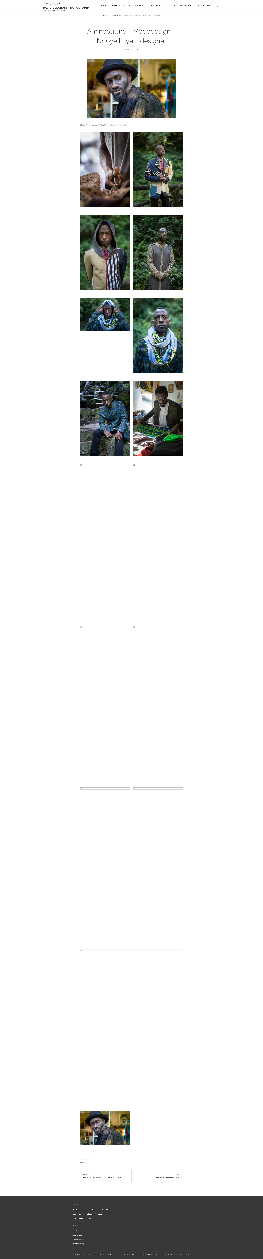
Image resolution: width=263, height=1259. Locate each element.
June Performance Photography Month (88, 1214)
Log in (75, 1231)
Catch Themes (182, 1254)
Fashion (113, 15)
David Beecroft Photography (66, 7)
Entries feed (77, 1235)
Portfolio (115, 6)
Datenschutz (186, 6)
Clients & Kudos (154, 6)
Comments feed (79, 1239)
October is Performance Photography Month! (90, 1210)
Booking (139, 6)
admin (138, 49)
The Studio (171, 6)
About (104, 6)
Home (105, 15)
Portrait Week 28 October (82, 1218)
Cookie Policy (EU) (204, 6)
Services (128, 6)
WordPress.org (78, 1244)
